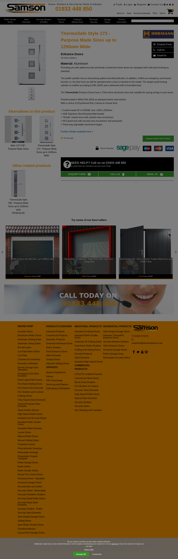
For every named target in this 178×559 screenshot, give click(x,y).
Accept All (81, 554)
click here (115, 544)
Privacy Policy (89, 549)
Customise (97, 554)
